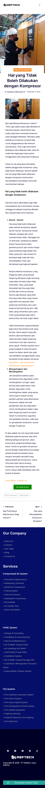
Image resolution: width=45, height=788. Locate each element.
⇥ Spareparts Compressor (14, 598)
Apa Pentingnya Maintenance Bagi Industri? (11, 512)
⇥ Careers (7, 545)
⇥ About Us (8, 541)
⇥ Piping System (10, 591)
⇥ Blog (6, 552)
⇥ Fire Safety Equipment (14, 710)
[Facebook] (8, 751)
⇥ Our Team (8, 549)
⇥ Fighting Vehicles (11, 713)
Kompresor (24, 495)
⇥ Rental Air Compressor (14, 587)
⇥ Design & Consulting (13, 633)
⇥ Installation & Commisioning (16, 637)
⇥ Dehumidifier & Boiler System (17, 671)
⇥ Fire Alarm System (12, 698)
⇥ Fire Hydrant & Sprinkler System (18, 694)
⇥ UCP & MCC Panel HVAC (15, 652)
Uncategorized (22, 70)
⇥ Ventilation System (12, 656)
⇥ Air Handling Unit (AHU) (14, 648)
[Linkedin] (30, 751)
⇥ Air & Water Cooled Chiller (15, 644)
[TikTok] (37, 751)
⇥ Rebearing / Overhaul (13, 583)
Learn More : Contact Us (16, 480)
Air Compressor (11, 495)
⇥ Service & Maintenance (14, 641)
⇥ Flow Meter (9, 602)
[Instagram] (15, 751)
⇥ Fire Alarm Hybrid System (15, 702)
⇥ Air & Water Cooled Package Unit (18, 660)
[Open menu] (39, 5)
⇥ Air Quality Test (11, 606)
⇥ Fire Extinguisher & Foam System (18, 706)
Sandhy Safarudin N (16, 92)
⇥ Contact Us (9, 556)
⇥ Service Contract (11, 594)
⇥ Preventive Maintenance (15, 579)
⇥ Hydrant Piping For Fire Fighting (18, 717)
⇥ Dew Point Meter (11, 610)
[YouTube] (22, 751)
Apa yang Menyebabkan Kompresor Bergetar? (36, 514)
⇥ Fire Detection (10, 721)
